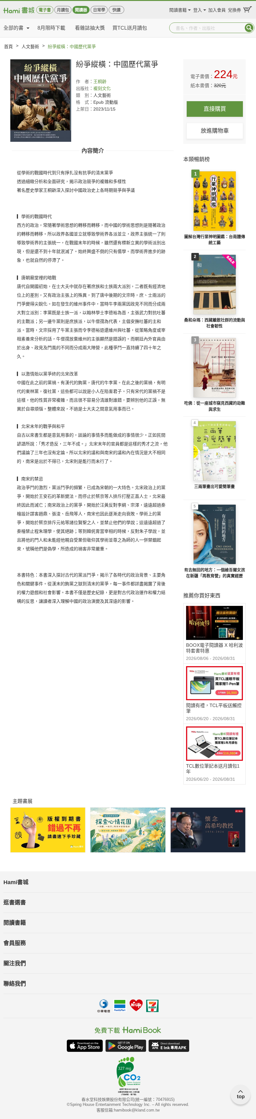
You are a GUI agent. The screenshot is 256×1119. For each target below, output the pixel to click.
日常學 (99, 9)
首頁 (8, 46)
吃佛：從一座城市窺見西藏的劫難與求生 (214, 406)
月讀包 (63, 9)
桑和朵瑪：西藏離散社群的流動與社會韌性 (214, 323)
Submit (249, 28)
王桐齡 (99, 81)
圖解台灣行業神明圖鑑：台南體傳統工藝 (214, 239)
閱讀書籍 (178, 9)
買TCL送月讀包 (129, 28)
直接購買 (215, 109)
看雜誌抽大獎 (90, 28)
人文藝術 (30, 46)
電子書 (45, 9)
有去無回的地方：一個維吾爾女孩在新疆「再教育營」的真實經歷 (214, 572)
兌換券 (234, 9)
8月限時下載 (51, 28)
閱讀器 (81, 9)
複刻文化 (102, 88)
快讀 (116, 9)
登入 (197, 9)
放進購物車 (215, 131)
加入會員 (217, 9)
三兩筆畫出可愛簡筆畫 (214, 486)
